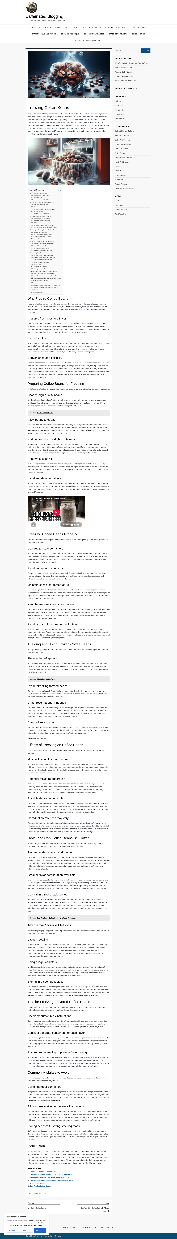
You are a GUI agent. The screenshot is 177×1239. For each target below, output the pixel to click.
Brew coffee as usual (39, 239)
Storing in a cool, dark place (41, 269)
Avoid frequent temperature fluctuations (45, 227)
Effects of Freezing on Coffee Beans (42, 241)
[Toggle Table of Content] (58, 190)
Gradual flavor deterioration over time (44, 257)
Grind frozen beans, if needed (42, 236)
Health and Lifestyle (122, 162)
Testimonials (86, 1228)
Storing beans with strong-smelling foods (45, 287)
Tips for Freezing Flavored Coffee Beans (43, 271)
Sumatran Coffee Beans (123, 67)
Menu (74, 1228)
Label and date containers (41, 214)
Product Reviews (121, 184)
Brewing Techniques (71, 34)
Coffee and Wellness (94, 34)
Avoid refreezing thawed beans (42, 234)
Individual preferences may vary (42, 250)
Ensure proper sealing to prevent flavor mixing (47, 278)
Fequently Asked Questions (88, 40)
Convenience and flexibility (41, 200)
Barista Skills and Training (45, 34)
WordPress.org (120, 214)
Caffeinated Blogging (44, 16)
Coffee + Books (72, 28)
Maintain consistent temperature (43, 223)
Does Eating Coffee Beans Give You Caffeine (131, 63)
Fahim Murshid (55, 1236)
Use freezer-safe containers (41, 218)
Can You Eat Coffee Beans (40, 1186)
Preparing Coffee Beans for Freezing (42, 202)
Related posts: (38, 292)
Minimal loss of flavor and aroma (43, 243)
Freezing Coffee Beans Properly (40, 216)
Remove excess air (39, 211)
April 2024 (118, 101)
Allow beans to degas (39, 207)
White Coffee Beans (37, 1183)
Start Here (35, 28)
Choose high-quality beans (41, 204)
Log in (117, 201)
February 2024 (120, 110)
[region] (26, 1224)
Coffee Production (121, 149)
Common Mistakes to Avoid (39, 280)
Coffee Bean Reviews (117, 34)
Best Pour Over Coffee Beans (125, 81)
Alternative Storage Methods (39, 262)
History (117, 166)
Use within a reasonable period (42, 259)
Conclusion (34, 290)
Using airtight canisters (40, 266)
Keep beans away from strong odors (44, 225)
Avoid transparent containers (41, 220)
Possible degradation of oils (41, 248)
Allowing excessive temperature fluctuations (46, 285)
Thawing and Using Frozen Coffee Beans (43, 230)
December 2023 (120, 119)
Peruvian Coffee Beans (123, 72)
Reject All (27, 1230)
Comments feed (121, 210)
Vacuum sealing (38, 264)
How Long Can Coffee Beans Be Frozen (43, 253)
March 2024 (119, 105)
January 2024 (120, 114)
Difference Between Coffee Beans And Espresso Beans (51, 1180)
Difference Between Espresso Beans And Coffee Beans (51, 1174)
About (66, 1228)
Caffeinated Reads (92, 28)
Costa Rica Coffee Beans (124, 76)
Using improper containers (41, 283)
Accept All (40, 1230)
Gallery (99, 1228)
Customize (13, 1230)
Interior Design (120, 180)
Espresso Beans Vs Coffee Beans (43, 1172)
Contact (110, 1228)
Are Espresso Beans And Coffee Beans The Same (49, 1177)
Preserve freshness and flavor (42, 195)
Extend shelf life (38, 197)
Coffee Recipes (140, 28)
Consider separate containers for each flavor (46, 276)
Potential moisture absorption (42, 246)
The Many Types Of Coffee (116, 28)
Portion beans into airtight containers (44, 209)
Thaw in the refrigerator (40, 232)
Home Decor (119, 171)
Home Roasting (138, 34)
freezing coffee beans (81, 125)
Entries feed (119, 205)
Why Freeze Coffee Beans (38, 193)
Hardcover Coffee (53, 28)
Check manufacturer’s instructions (43, 273)
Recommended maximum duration (43, 255)
